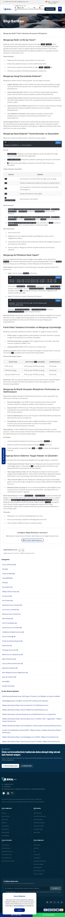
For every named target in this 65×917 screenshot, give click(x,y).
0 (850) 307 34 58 (9, 1)
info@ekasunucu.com (22, 1)
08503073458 (7, 786)
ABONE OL (55, 888)
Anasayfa (37, 20)
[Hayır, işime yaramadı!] (23, 550)
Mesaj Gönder (50, 915)
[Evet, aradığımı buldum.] (19, 550)
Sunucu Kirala (50, 9)
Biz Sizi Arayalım (3, 454)
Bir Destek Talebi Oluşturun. (33, 540)
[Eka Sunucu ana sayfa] (9, 779)
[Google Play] (61, 902)
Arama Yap (17, 915)
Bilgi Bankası (45, 20)
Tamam (19, 910)
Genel (52, 20)
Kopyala (58, 142)
